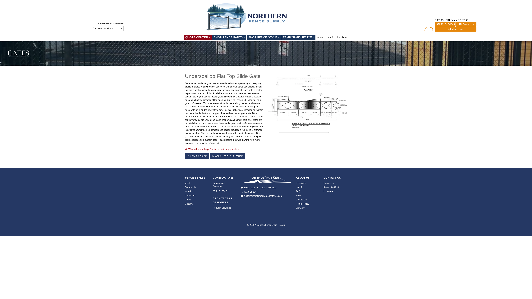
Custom (189, 204)
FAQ (298, 191)
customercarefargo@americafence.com (263, 196)
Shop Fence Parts (230, 37)
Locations (342, 37)
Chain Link (190, 195)
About (320, 37)
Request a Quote (221, 190)
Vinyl (187, 183)
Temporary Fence (299, 37)
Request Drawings (222, 208)
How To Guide (198, 156)
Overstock (301, 183)
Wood (188, 191)
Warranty (300, 208)
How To (330, 37)
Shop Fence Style (264, 37)
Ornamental (190, 187)
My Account (457, 29)
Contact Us (468, 24)
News (298, 195)
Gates (188, 200)
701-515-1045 (447, 24)
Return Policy (302, 204)
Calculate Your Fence (229, 156)
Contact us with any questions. (214, 149)
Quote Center (198, 37)
